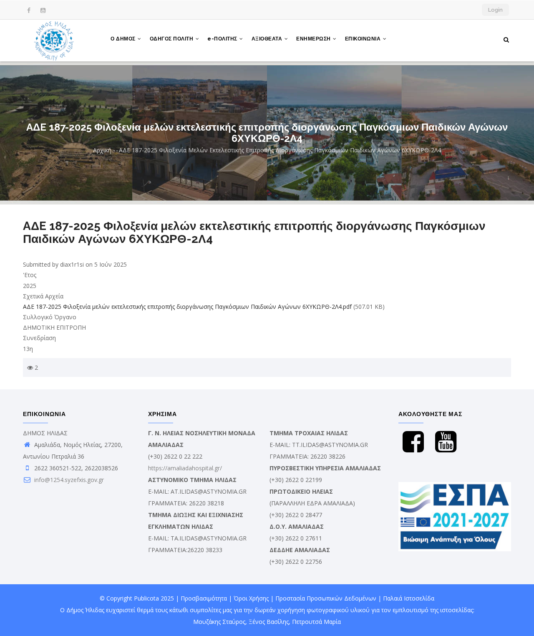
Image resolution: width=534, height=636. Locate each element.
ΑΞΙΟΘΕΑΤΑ (268, 39)
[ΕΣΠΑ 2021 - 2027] (454, 488)
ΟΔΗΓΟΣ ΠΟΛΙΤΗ (172, 39)
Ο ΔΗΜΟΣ (124, 39)
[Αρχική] (54, 40)
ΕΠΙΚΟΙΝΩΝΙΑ (363, 39)
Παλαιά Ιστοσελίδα (408, 598)
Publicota (146, 598)
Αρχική (102, 150)
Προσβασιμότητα (204, 598)
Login (495, 10)
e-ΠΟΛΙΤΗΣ (223, 39)
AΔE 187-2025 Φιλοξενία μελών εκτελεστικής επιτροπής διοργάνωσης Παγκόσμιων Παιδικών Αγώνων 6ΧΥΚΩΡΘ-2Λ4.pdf (187, 306)
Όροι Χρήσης (251, 598)
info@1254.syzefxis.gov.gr (68, 480)
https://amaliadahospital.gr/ (185, 468)
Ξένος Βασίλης (269, 622)
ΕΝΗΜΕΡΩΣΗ (314, 39)
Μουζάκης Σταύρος (219, 622)
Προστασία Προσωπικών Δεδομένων (325, 598)
